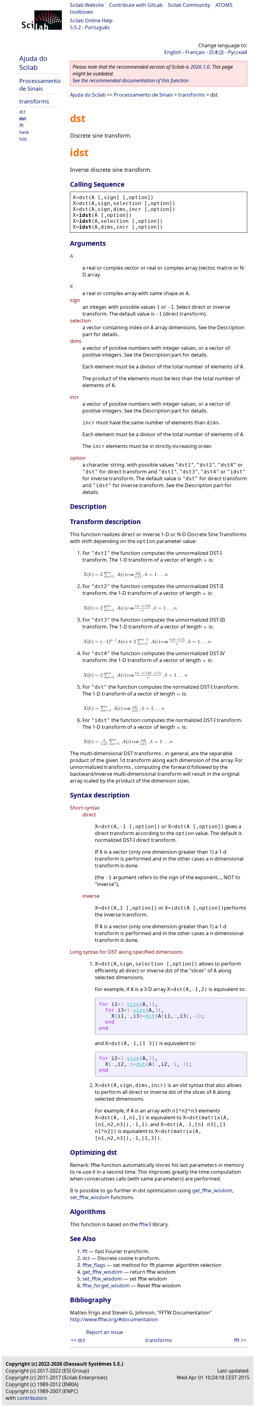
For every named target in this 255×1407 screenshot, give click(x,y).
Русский (237, 52)
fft (21, 125)
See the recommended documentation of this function (130, 80)
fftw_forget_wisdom (106, 1285)
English (172, 52)
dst (22, 118)
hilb (23, 139)
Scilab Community (189, 5)
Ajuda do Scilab (33, 63)
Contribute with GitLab (136, 5)
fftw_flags (93, 1265)
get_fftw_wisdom (212, 1190)
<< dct (78, 1340)
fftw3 (145, 1224)
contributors (32, 1398)
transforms (34, 101)
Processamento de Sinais (40, 84)
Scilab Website (87, 5)
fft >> (240, 1340)
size (133, 1004)
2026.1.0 (200, 66)
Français (195, 52)
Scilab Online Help (91, 20)
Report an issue (104, 1332)
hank (24, 132)
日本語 (216, 52)
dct (22, 112)
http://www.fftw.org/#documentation (114, 1319)
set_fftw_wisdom (89, 1197)
